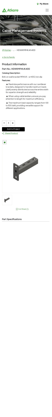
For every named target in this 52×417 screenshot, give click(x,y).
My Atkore (44, 4)
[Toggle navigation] (47, 10)
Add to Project (13, 129)
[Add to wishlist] (5, 142)
